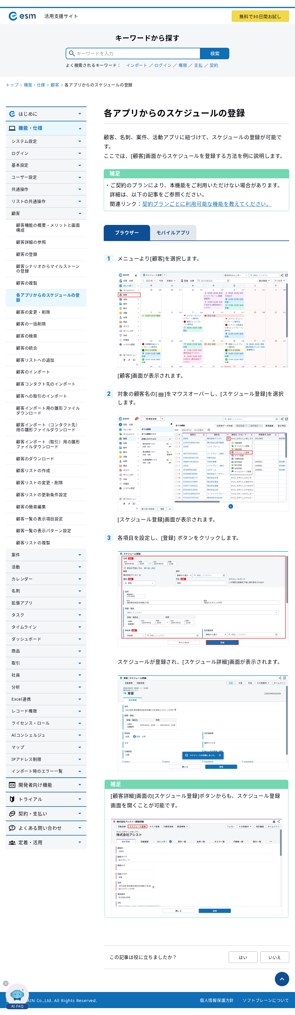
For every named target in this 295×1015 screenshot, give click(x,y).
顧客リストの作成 (33, 470)
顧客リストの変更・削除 (39, 482)
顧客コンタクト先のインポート (46, 384)
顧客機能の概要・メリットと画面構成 (48, 227)
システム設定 (24, 141)
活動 (16, 566)
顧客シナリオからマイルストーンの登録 (48, 268)
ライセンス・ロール (31, 723)
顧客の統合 (26, 348)
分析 (16, 687)
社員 (16, 675)
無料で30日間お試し (260, 16)
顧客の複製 (26, 283)
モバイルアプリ (173, 233)
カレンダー (22, 579)
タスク (18, 615)
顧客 (55, 84)
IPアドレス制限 (26, 759)
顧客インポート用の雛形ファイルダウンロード (48, 410)
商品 (16, 650)
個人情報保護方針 (217, 1000)
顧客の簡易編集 (31, 506)
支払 (198, 65)
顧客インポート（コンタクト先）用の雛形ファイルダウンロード (48, 427)
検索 (215, 53)
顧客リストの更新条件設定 (41, 494)
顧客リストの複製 (33, 542)
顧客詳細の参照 (31, 242)
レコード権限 (24, 711)
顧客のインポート (33, 371)
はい (243, 957)
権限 (183, 65)
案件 (16, 554)
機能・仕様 (34, 84)
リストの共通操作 (29, 201)
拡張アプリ (22, 602)
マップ (18, 747)
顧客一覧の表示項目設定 (39, 518)
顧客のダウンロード (35, 458)
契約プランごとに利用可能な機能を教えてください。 (207, 203)
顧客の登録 (26, 254)
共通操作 (20, 189)
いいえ (274, 957)
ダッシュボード (26, 639)
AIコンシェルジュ (29, 735)
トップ (12, 84)
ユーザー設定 (24, 177)
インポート (137, 65)
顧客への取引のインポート (41, 396)
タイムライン (24, 627)
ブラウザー (127, 233)
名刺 (16, 590)
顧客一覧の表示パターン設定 (43, 530)
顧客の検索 (26, 336)
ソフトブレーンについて (266, 1000)
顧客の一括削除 (31, 323)
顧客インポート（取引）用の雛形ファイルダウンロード (48, 444)
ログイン (162, 65)
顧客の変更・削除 (33, 312)
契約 (214, 65)
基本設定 (20, 165)
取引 (16, 663)
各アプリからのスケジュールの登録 (48, 297)
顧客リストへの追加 (35, 360)
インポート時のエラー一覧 (37, 771)
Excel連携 (21, 699)
